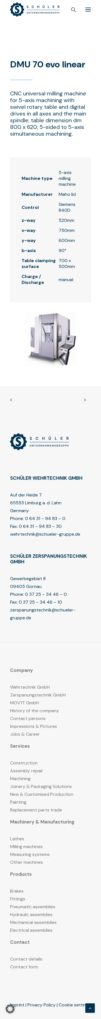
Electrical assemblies (31, 930)
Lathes (17, 839)
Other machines (26, 862)
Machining (20, 779)
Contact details (26, 959)
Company (21, 670)
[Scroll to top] (90, 1008)
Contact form (24, 967)
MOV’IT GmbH (24, 703)
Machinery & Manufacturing (42, 822)
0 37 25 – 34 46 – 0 (46, 594)
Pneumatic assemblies (32, 907)
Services (20, 746)
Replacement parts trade (36, 810)
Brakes (17, 891)
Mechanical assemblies (33, 922)
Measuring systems (30, 854)
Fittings (17, 899)
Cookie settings (75, 1005)
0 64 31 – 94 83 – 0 (45, 518)
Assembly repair (26, 771)
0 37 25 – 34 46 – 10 (40, 602)
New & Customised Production (41, 794)
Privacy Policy (41, 1005)
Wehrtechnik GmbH (30, 687)
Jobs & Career (25, 734)
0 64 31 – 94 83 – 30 (40, 526)
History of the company (34, 711)
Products (21, 874)
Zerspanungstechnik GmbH (38, 695)
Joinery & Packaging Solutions (41, 786)
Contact (20, 942)
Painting (18, 802)
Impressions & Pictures (33, 726)
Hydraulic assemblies (31, 914)
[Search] (71, 9)
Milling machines (26, 846)
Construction (24, 763)
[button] (88, 9)
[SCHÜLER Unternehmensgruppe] (35, 10)
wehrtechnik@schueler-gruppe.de (45, 534)
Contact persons (27, 718)
